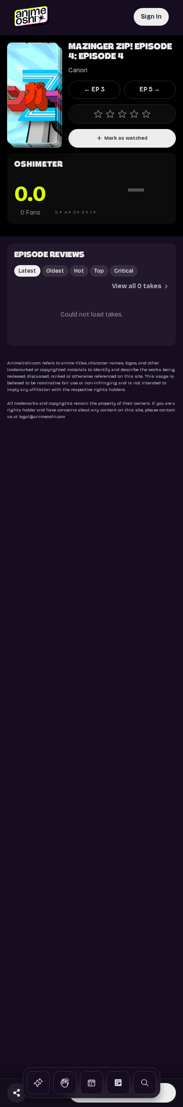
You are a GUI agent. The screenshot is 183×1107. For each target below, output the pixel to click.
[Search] (144, 1082)
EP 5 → (149, 89)
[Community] (64, 1082)
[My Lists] (118, 1082)
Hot (79, 271)
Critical (123, 271)
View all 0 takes (136, 286)
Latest (27, 271)
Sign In (151, 16)
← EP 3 (94, 89)
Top (99, 271)
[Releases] (91, 1082)
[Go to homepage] (31, 17)
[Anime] (38, 1082)
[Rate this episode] (122, 114)
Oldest (55, 271)
